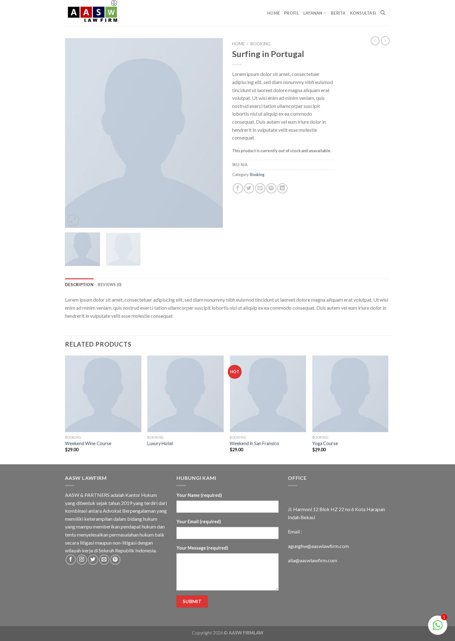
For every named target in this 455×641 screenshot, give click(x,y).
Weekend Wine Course (88, 443)
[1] (438, 628)
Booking (260, 43)
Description (79, 284)
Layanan (313, 13)
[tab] (79, 284)
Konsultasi (363, 13)
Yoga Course (325, 443)
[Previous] (75, 133)
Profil (291, 13)
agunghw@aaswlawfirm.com (318, 546)
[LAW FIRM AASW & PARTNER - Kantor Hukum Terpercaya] (96, 13)
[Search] (382, 13)
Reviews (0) (110, 284)
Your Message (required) (202, 547)
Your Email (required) (198, 521)
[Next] (212, 133)
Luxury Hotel (160, 443)
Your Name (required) (199, 495)
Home (273, 13)
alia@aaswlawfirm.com (312, 560)
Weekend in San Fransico (254, 443)
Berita (338, 13)
